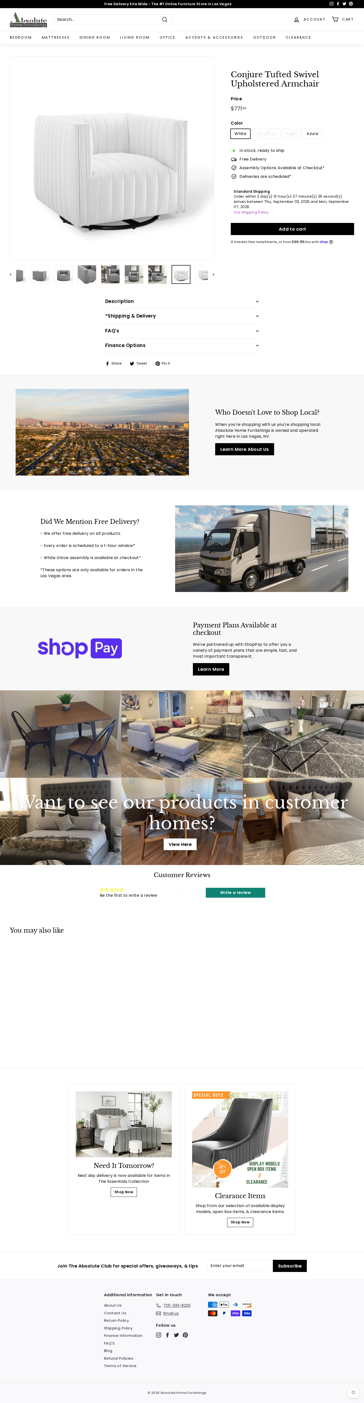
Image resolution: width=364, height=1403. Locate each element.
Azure (312, 133)
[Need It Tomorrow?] (124, 1124)
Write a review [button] (235, 892)
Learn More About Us (244, 449)
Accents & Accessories (214, 37)
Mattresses (56, 37)
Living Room (135, 37)
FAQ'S (109, 1343)
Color (237, 123)
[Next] (211, 274)
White (240, 133)
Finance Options (125, 345)
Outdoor (264, 37)
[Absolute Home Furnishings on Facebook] (167, 1335)
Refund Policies (118, 1358)
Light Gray (266, 133)
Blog (108, 1350)
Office (168, 37)
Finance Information (123, 1335)
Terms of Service (120, 1365)
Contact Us (115, 1313)
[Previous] (13, 274)
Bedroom (21, 37)
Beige (291, 133)
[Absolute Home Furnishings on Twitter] (176, 1335)
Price (236, 99)
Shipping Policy (118, 1328)
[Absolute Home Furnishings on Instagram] (158, 1335)
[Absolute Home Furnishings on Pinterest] (185, 1335)
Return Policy (116, 1320)
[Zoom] (112, 159)
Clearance (298, 37)
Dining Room (95, 37)
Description (119, 301)
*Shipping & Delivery (130, 316)
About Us (113, 1305)
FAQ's (112, 330)
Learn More (211, 669)
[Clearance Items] (240, 1139)
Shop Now (123, 1191)
